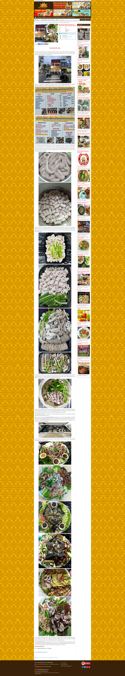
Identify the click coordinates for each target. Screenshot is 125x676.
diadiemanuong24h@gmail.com (42, 671)
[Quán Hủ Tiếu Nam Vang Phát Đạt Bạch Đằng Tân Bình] (84, 262)
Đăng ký (85, 0)
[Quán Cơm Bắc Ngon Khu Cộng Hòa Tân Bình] (84, 193)
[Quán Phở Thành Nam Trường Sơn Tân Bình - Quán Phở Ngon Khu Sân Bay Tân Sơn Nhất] (84, 160)
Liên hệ (82, 0)
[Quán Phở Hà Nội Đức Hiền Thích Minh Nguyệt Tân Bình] (84, 245)
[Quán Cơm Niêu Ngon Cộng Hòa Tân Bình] (84, 368)
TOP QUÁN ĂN (63, 17)
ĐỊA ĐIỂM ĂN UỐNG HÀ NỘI (71, 17)
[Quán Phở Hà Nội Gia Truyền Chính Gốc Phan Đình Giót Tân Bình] (84, 210)
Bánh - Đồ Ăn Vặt (49, 17)
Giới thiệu (79, 0)
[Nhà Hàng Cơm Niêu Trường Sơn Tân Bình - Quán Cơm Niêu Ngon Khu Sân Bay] (84, 123)
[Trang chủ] (35, 17)
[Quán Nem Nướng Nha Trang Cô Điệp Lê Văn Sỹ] (84, 298)
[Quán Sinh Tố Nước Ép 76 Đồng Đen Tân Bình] (84, 316)
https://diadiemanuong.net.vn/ (41, 652)
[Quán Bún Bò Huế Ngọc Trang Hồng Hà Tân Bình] (84, 70)
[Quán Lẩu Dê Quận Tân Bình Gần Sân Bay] (84, 227)
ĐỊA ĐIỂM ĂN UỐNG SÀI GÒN (42, 17)
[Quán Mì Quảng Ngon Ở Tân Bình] (84, 333)
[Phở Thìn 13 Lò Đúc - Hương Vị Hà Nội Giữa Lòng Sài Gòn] (84, 34)
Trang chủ (76, 0)
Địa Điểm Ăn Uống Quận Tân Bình (42, 22)
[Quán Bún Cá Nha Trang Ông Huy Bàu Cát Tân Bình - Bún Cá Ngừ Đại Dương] (84, 105)
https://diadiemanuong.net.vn (43, 669)
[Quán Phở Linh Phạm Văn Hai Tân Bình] (84, 176)
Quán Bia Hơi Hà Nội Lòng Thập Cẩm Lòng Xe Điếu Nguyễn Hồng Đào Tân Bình (47, 657)
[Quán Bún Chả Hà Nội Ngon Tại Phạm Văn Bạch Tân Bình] (84, 52)
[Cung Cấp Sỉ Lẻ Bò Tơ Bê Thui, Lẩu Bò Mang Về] (84, 351)
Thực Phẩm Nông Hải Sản (56, 17)
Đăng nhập (88, 0)
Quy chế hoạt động (64, 664)
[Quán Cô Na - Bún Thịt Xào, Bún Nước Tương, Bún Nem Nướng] (84, 87)
